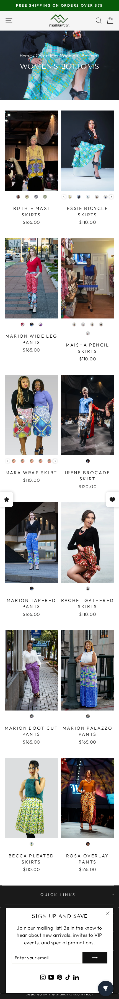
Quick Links (58, 894)
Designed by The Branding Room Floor (59, 994)
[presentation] (111, 197)
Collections (47, 55)
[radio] (18, 197)
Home (26, 55)
